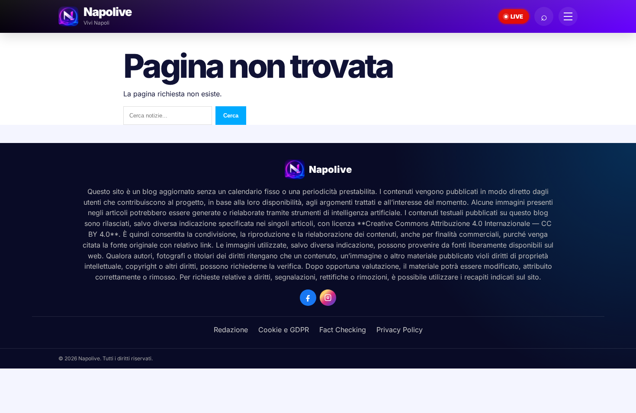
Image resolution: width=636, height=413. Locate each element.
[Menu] (568, 16)
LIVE (517, 16)
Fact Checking (342, 329)
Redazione (231, 329)
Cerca (230, 115)
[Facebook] (308, 297)
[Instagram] (328, 297)
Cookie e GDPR (283, 329)
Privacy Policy (399, 329)
